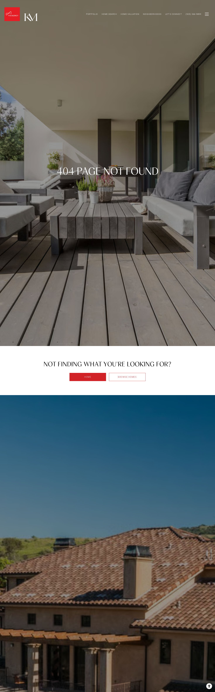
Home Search (109, 14)
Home (87, 377)
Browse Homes (127, 377)
